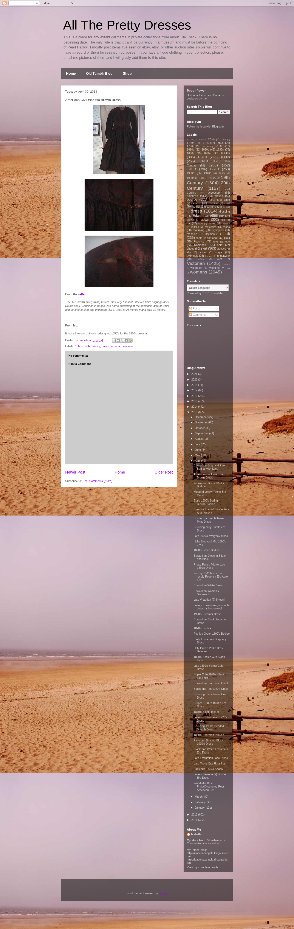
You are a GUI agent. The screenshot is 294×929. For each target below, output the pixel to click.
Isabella (196, 834)
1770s (205, 142)
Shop (127, 73)
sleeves (221, 248)
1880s (225, 157)
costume (212, 206)
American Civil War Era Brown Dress (208, 476)
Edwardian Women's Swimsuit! (206, 592)
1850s (207, 153)
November (201, 422)
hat (189, 223)
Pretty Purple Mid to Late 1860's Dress (209, 566)
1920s (214, 169)
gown (205, 219)
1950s (222, 173)
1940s (207, 173)
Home (71, 73)
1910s (191, 169)
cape (227, 199)
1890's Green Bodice (207, 550)
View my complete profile (202, 867)
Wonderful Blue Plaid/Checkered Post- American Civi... (209, 786)
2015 (194, 401)
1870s (202, 157)
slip (189, 252)
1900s (213, 165)
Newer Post (75, 472)
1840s (190, 153)
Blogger (163, 893)
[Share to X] (122, 340)
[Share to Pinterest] (130, 340)
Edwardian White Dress (208, 585)
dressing (224, 211)
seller (81, 294)
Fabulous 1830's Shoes (208, 769)
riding (215, 242)
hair (223, 219)
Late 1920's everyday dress (211, 536)
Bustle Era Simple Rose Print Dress (209, 520)
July (198, 444)
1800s (220, 146)
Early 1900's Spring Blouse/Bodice (206, 502)
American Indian (197, 195)
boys (212, 199)
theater (208, 256)
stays (218, 252)
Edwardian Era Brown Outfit (211, 683)
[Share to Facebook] (126, 340)
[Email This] (114, 340)
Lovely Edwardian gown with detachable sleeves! (211, 607)
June (198, 449)
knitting (195, 226)
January (200, 807)
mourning (198, 230)
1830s (220, 149)
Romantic (200, 245)
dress (105, 346)
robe (227, 241)
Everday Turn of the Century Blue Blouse (211, 511)
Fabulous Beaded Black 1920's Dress (208, 742)
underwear (223, 255)
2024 (194, 374)
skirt (204, 248)
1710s (190, 139)
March (199, 796)
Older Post (164, 472)
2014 (194, 406)
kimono (226, 223)
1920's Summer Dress (207, 614)
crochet (226, 207)
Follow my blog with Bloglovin (205, 126)
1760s (190, 142)
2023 (194, 379)
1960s (190, 178)
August (199, 438)
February (201, 802)
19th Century (92, 346)
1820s (205, 149)
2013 (194, 412)
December (201, 417)
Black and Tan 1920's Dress (211, 688)
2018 (194, 385)
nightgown (218, 230)
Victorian (115, 346)
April (198, 460)
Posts (196, 308)
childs (197, 203)
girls (221, 215)
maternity (210, 226)
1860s (79, 346)
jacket (211, 223)
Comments (199, 314)
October (200, 428)
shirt (220, 245)
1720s (200, 139)
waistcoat (196, 267)
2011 (194, 820)
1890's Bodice (202, 628)
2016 (194, 396)
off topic (192, 234)
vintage (226, 264)
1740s (211, 139)
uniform (200, 259)
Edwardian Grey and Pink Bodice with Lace (209, 467)
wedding (214, 267)
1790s (190, 146)
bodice (192, 199)
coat (227, 203)
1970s (202, 178)
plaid (227, 237)
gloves (191, 219)
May (198, 455)
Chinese (213, 203)
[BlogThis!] (118, 340)
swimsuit (192, 255)
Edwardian (201, 215)
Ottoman (210, 234)
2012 (194, 814)
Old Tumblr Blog (99, 73)
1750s (223, 139)
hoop (200, 223)
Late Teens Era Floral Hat (210, 763)
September (202, 433)
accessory (214, 192)
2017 (194, 390)
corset (196, 206)
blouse (219, 195)
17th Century (206, 146)
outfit (226, 234)
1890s (203, 161)
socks (203, 252)
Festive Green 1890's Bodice (212, 633)
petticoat (212, 237)
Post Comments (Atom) (97, 481)
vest (219, 259)
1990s (213, 178)
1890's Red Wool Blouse (209, 734)
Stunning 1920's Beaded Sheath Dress (209, 727)
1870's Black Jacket (206, 711)
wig (228, 268)
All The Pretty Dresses (127, 25)
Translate (217, 293)
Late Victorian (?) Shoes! (209, 599)
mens (226, 226)
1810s (190, 149)
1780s (220, 142)
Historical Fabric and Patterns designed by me (205, 97)
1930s (190, 173)
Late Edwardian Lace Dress (211, 758)
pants (199, 237)
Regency (198, 241)
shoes (190, 248)
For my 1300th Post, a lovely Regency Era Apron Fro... (211, 577)
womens (128, 346)
